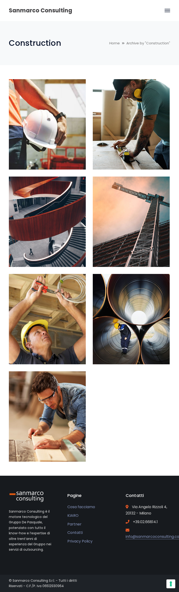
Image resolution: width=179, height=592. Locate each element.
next (73, 90)
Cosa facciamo (81, 507)
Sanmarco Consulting (40, 10)
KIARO (73, 515)
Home (114, 43)
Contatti (75, 532)
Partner (74, 524)
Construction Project (55, 158)
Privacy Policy (80, 541)
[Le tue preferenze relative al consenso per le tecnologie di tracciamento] (170, 583)
